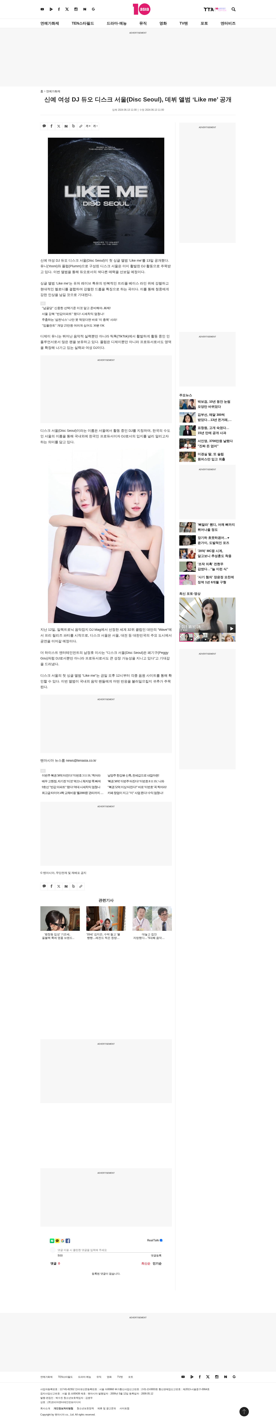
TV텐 (183, 23)
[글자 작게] (95, 126)
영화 (163, 23)
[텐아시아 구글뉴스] (93, 9)
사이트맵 (124, 1408)
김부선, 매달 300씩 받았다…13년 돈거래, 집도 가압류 (213, 420)
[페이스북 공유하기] (51, 126)
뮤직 (143, 23)
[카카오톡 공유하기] (44, 126)
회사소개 (45, 1408)
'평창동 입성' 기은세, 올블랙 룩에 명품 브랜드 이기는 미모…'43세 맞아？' (57, 938)
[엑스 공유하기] (59, 126)
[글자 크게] (88, 126)
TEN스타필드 (83, 23)
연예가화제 (49, 23)
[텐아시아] (141, 9)
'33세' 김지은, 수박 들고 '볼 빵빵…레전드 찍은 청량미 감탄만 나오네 (103, 938)
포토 (204, 23)
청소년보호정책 (85, 1408)
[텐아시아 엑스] (67, 9)
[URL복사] (80, 126)
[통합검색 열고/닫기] (234, 9)
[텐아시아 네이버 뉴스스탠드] (84, 9)
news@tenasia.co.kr (81, 760)
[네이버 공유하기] (66, 126)
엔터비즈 (228, 23)
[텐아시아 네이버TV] (51, 9)
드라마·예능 (117, 23)
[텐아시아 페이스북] (59, 9)
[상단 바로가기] (244, 1411)
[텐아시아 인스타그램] (76, 9)
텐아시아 (60, 1414)
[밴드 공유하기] (73, 126)
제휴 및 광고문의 (106, 1408)
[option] (207, 615)
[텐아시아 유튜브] (42, 9)
